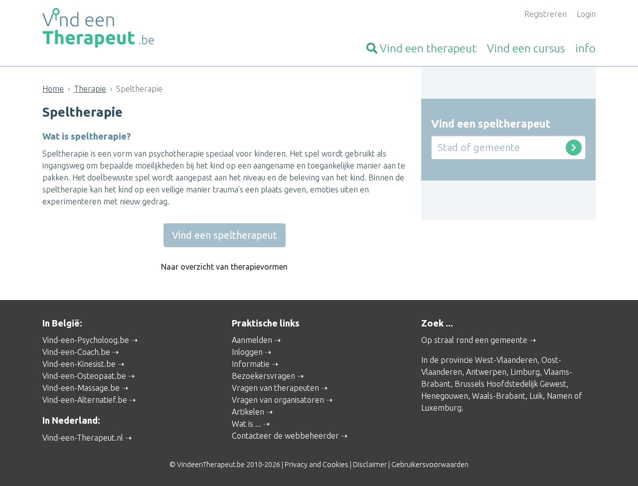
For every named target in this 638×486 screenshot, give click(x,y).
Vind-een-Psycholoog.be (85, 339)
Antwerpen (486, 371)
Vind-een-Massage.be (81, 387)
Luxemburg (441, 407)
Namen (559, 395)
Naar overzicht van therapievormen (224, 266)
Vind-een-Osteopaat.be (84, 375)
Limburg (525, 371)
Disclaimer (370, 465)
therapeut (428, 48)
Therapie (90, 88)
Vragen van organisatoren (278, 399)
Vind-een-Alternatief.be (84, 399)
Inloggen (247, 351)
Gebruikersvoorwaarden (430, 465)
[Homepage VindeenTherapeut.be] (129, 28)
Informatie (251, 363)
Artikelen (248, 411)
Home (53, 88)
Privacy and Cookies (316, 465)
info (585, 48)
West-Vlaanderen (506, 359)
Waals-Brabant (498, 395)
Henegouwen (444, 395)
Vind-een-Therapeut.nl (82, 437)
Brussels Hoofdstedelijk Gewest (510, 383)
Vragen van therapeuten (275, 387)
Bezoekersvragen (263, 375)
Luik (536, 395)
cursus (526, 48)
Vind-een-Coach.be (76, 351)
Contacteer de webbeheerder (285, 435)
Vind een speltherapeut (224, 235)
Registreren (545, 13)
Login (586, 13)
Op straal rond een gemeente (474, 339)
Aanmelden (252, 339)
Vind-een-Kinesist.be (79, 363)
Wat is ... (246, 423)
